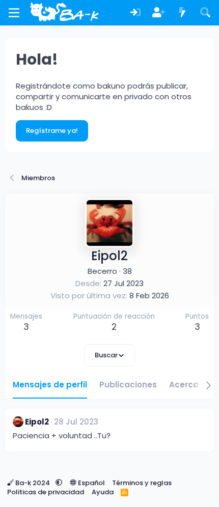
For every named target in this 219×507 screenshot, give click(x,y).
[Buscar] (205, 13)
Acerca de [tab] (190, 384)
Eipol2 (37, 421)
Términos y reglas (142, 483)
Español (90, 483)
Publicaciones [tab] (128, 384)
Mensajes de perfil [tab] (50, 384)
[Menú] (14, 12)
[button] (58, 483)
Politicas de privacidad (45, 492)
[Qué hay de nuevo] (182, 13)
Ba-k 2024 (32, 483)
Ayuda (103, 492)
